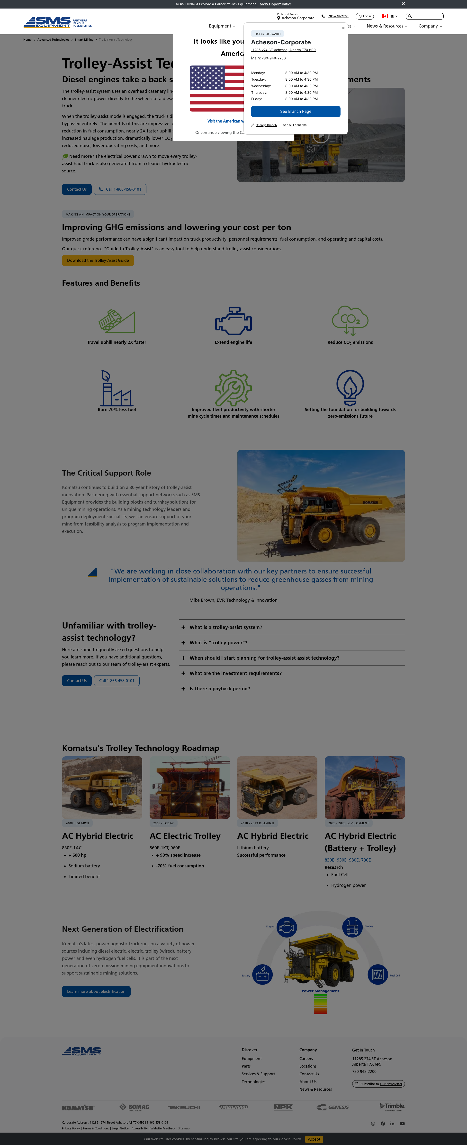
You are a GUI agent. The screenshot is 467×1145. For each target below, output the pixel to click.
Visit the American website (231, 121)
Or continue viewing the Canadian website (233, 132)
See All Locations (294, 125)
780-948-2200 (274, 58)
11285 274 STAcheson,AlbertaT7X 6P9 (283, 50)
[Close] (343, 28)
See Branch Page (295, 111)
